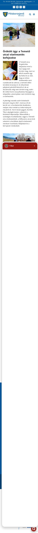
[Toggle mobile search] (30, 14)
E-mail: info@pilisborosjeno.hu (23, 2)
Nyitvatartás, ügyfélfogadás (24, 1)
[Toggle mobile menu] (34, 14)
